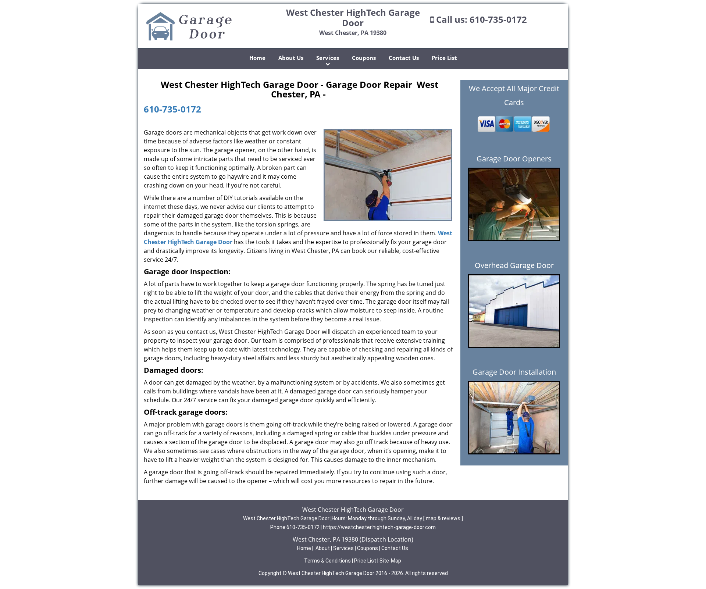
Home (257, 57)
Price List (444, 57)
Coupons (364, 57)
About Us (290, 57)
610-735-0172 (498, 19)
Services (327, 57)
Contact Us (404, 57)
